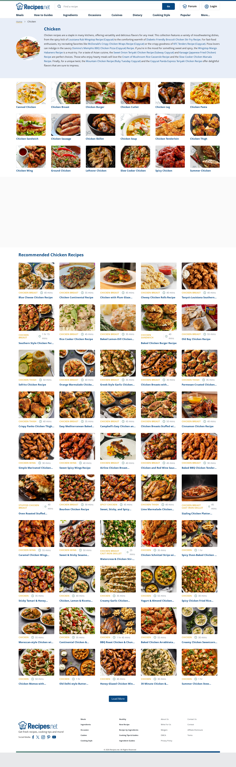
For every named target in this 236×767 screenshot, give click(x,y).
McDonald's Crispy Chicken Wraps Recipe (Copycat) (116, 43)
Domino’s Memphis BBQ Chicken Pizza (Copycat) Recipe (103, 48)
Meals (83, 719)
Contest (191, 724)
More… (205, 15)
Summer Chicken (200, 170)
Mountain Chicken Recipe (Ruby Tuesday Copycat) (113, 61)
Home (19, 21)
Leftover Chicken (96, 170)
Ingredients (70, 15)
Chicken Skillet (95, 138)
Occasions (94, 15)
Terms (190, 735)
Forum (192, 6)
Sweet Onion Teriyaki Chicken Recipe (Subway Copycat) (144, 52)
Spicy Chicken (163, 170)
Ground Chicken (61, 170)
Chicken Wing (24, 170)
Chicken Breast (60, 107)
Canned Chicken (26, 107)
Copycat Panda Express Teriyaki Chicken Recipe (176, 61)
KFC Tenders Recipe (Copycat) (189, 43)
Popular (185, 15)
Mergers (164, 730)
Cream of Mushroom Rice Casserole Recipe (146, 56)
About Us (165, 719)
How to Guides (43, 15)
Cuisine (84, 735)
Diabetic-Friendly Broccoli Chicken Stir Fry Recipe (173, 39)
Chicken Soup (129, 138)
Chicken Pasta (198, 107)
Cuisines (117, 15)
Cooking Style (86, 740)
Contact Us (192, 719)
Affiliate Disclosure (195, 730)
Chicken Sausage (61, 138)
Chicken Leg (162, 107)
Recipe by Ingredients (128, 730)
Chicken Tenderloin (167, 138)
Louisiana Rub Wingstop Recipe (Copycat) (91, 39)
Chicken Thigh (198, 138)
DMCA (163, 735)
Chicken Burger (95, 107)
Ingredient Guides (127, 740)
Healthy (122, 719)
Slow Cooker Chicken (133, 170)
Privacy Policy (166, 740)
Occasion (85, 730)
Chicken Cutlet (130, 107)
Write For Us (166, 724)
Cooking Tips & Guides (128, 735)
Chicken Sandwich (27, 138)
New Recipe (124, 724)
